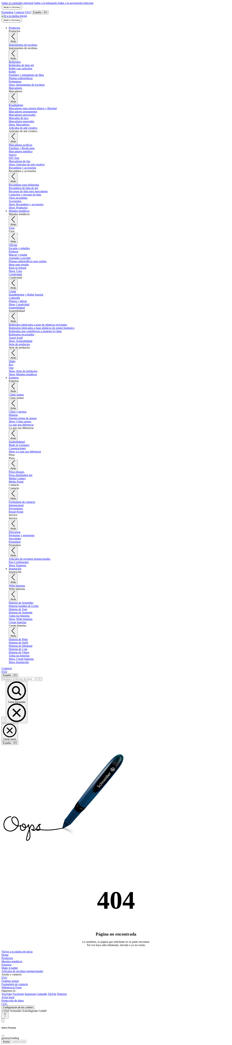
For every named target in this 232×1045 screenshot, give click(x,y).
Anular (6, 1041)
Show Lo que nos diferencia (25, 451)
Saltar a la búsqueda (46, 3)
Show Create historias (21, 658)
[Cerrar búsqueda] (40, 679)
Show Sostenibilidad (20, 341)
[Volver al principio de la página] (5, 1016)
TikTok (52, 994)
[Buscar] (37, 679)
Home (5, 954)
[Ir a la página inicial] (14, 15)
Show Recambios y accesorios (26, 204)
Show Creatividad (19, 304)
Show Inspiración (19, 662)
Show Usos (15, 271)
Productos (7, 958)
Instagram (30, 994)
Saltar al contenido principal (17, 3)
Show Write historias (20, 619)
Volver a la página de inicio (17, 951)
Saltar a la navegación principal (75, 3)
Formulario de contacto (14, 984)
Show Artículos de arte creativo (27, 164)
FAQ (28, 12)
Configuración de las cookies (18, 1007)
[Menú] (3, 720)
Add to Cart (19, 1041)
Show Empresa (17, 565)
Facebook (18, 994)
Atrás (13, 41)
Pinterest (62, 994)
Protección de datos (12, 1000)
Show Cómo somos (20, 421)
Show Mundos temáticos (23, 374)
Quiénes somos (10, 980)
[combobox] (18, 679)
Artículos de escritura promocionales (22, 971)
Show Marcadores (19, 124)
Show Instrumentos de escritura (27, 84)
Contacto (19, 12)
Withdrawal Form (11, 987)
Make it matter (9, 967)
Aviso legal (7, 997)
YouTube (6, 994)
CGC (4, 1003)
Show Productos (18, 207)
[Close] (2, 1035)
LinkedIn (42, 994)
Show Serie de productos (23, 371)
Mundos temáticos (11, 961)
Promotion (7, 12)
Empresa (6, 964)
